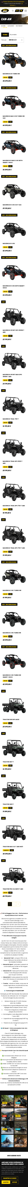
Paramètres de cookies (9, 1178)
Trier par (4, 40)
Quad (4, 1105)
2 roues (5, 1145)
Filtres (5, 35)
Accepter (5, 1182)
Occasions (19, 1145)
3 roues (18, 1118)
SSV (3, 1132)
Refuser (14, 1182)
